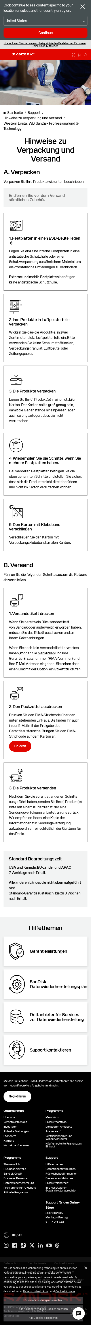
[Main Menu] (6, 54)
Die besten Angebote (59, 1127)
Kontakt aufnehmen (16, 1145)
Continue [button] (45, 32)
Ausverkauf (53, 1131)
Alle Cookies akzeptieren (43, 1317)
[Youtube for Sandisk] (49, 1246)
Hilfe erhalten (54, 1164)
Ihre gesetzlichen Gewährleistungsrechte (61, 1189)
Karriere (9, 1141)
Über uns (9, 1117)
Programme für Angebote (20, 1187)
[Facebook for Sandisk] (14, 1245)
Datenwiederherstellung (19, 1183)
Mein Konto (53, 1117)
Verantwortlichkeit (15, 1122)
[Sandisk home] (23, 54)
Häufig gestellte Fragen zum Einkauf (64, 1145)
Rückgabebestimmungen (61, 1173)
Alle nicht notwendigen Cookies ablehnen (43, 1309)
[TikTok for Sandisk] (23, 1245)
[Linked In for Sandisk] (40, 1245)
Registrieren (17, 1096)
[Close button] (83, 7)
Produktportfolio (56, 1122)
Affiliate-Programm (16, 1192)
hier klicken (46, 653)
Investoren (10, 1127)
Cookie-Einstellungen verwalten (43, 1300)
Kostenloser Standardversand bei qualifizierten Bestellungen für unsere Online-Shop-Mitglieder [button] (45, 45)
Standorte (10, 1136)
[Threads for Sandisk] (57, 1245)
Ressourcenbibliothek (59, 1178)
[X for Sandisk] (32, 1245)
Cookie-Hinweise (65, 1291)
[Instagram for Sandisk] (6, 1245)
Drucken (20, 746)
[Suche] (85, 54)
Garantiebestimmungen (61, 1169)
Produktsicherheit (57, 1183)
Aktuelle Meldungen (16, 1131)
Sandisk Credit (13, 1173)
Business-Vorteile (15, 1169)
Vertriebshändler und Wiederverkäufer (59, 1137)
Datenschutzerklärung (36, 1291)
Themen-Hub (12, 1164)
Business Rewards (16, 1178)
